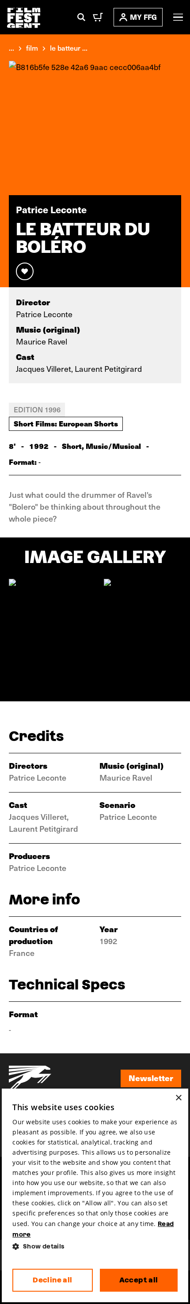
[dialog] (95, 1195)
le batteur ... (68, 47)
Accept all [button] (138, 1280)
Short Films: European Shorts (66, 423)
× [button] (178, 1098)
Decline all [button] (52, 1280)
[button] (94, 1246)
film (32, 47)
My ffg (143, 17)
